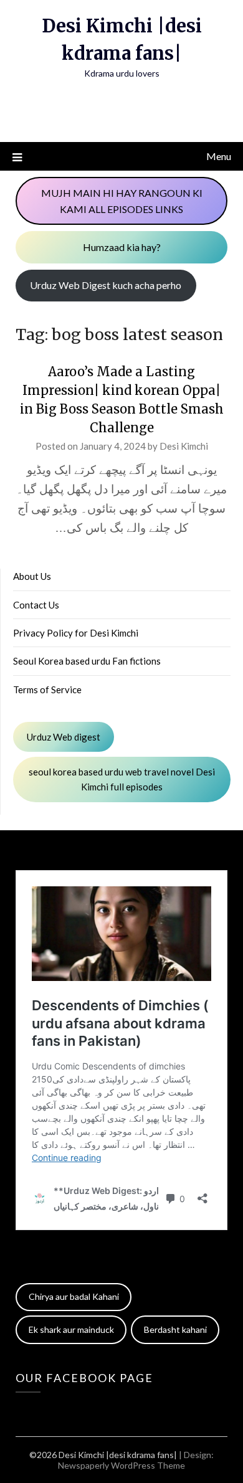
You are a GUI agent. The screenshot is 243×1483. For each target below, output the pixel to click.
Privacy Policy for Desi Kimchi (75, 632)
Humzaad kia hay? (122, 247)
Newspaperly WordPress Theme (121, 1465)
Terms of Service (47, 689)
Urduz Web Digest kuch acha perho (105, 285)
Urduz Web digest (63, 736)
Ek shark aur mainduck (71, 1329)
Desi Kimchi (184, 446)
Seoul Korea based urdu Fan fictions (87, 660)
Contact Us (36, 604)
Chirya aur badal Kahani (74, 1296)
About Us (32, 576)
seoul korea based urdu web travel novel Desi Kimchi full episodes (122, 779)
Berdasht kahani (175, 1329)
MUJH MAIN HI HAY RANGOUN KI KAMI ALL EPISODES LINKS (121, 201)
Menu (218, 156)
